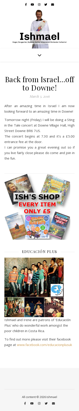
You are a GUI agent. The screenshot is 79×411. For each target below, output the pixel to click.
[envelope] (52, 4)
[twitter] (46, 4)
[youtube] (33, 4)
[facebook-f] (26, 4)
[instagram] (39, 4)
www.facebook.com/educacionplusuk (44, 344)
